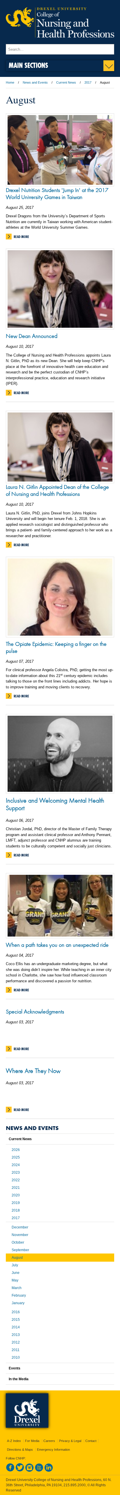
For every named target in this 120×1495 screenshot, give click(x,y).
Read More (21, 237)
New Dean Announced (31, 335)
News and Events (35, 82)
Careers (49, 1441)
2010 (16, 1357)
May (15, 1280)
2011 (16, 1350)
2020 (16, 1195)
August (17, 1258)
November (20, 1235)
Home (10, 82)
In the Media (19, 1379)
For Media (32, 1441)
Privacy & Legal (70, 1441)
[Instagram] (29, 1470)
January (18, 1303)
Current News (66, 82)
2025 (16, 1157)
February (19, 1295)
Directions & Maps (20, 1449)
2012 (16, 1342)
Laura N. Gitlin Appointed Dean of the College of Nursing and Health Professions (57, 490)
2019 (16, 1203)
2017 (87, 82)
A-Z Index (14, 1441)
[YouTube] (39, 1470)
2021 (16, 1188)
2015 (16, 1320)
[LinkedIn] (48, 1470)
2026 (16, 1150)
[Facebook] (10, 1470)
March (17, 1288)
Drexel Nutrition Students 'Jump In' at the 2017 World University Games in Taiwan (57, 193)
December (20, 1227)
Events (14, 1368)
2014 (16, 1327)
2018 (16, 1210)
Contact (90, 1441)
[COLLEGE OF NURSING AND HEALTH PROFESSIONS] (60, 41)
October (18, 1242)
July (15, 1265)
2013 (16, 1335)
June (16, 1273)
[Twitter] (19, 1470)
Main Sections (28, 65)
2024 (16, 1165)
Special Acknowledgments (35, 1011)
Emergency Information (53, 1449)
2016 (16, 1312)
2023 (16, 1172)
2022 (16, 1180)
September (20, 1250)
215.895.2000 (74, 1485)
